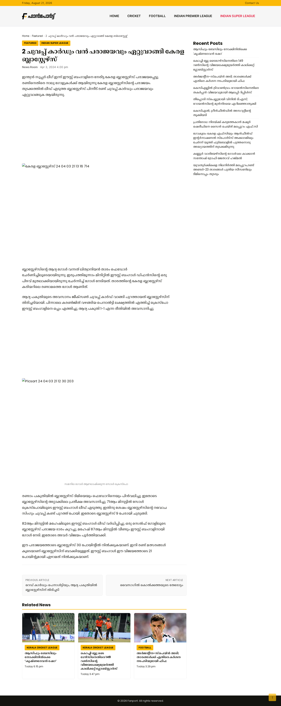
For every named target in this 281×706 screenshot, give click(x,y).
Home (114, 16)
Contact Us (252, 3)
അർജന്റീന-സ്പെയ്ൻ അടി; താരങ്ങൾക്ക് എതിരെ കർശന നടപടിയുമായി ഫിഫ (159, 657)
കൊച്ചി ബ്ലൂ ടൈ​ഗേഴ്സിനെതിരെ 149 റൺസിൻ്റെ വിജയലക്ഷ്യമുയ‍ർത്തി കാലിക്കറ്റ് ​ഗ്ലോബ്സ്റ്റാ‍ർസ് (99, 661)
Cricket (134, 16)
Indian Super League (237, 16)
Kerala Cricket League (42, 647)
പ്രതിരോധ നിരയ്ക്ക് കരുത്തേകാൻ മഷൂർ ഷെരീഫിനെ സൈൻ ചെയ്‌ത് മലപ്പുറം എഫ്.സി (225, 124)
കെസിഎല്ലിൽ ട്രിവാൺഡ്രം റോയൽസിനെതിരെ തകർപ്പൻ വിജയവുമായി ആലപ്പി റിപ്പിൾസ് (226, 90)
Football (157, 16)
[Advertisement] (96, 130)
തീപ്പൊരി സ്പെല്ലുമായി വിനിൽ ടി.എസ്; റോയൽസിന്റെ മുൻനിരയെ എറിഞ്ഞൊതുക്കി (224, 101)
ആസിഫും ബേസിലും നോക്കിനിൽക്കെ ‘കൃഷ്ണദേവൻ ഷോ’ (41, 657)
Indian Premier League (193, 16)
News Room (30, 67)
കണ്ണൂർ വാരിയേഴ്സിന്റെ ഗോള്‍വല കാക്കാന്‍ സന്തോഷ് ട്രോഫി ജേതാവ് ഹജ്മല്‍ (224, 156)
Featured (37, 35)
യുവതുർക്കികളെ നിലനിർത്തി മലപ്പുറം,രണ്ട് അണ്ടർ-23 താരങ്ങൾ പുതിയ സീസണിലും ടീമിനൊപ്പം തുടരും (223, 169)
